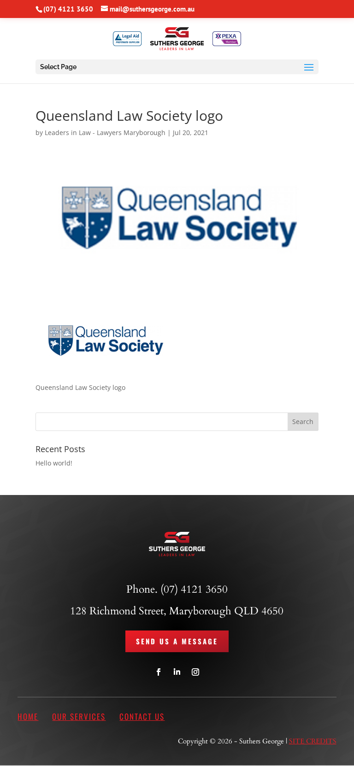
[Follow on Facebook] (158, 672)
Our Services (79, 716)
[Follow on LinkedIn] (177, 672)
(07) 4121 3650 (68, 9)
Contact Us (142, 716)
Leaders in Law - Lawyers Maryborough (105, 132)
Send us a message (177, 641)
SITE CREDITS (312, 741)
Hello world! (53, 463)
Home (28, 716)
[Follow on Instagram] (195, 672)
